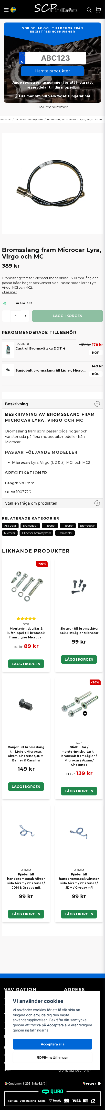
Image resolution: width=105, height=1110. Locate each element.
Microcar (9, 533)
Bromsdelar (30, 525)
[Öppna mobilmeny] (6, 10)
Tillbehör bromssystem (29, 119)
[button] (13, 9)
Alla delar (10, 525)
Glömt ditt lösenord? (74, 1070)
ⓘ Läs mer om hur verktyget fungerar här (52, 96)
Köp (96, 352)
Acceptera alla (52, 1044)
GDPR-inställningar (52, 1057)
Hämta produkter (52, 71)
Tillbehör (49, 525)
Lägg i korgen (26, 664)
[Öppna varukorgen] (98, 10)
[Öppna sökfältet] (89, 10)
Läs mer (10, 292)
